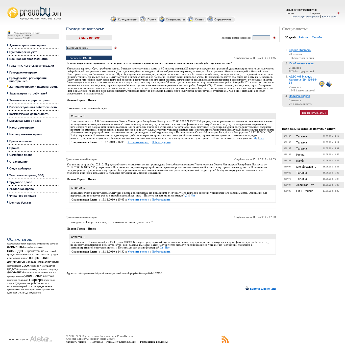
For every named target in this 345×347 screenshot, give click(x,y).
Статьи (200, 19)
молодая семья (33, 289)
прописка (48, 289)
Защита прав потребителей (28, 93)
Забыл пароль (329, 16)
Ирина (300, 154)
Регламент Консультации (121, 341)
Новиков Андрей (299, 95)
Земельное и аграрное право (29, 100)
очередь (53, 269)
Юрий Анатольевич (301, 63)
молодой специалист (39, 261)
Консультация (127, 19)
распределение (42, 286)
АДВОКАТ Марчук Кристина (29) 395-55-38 (303, 79)
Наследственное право (25, 134)
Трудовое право (20, 182)
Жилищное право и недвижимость (33, 86)
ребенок (54, 243)
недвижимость (24, 254)
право (44, 269)
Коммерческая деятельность (29, 113)
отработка (25, 286)
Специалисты (175, 19)
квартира (36, 280)
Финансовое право (22, 195)
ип (54, 272)
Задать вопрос (89, 37)
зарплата (31, 243)
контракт (48, 276)
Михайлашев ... (306, 166)
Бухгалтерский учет (23, 52)
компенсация (14, 266)
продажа (23, 280)
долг (10, 258)
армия (16, 258)
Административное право (27, 45)
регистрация (36, 251)
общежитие (43, 243)
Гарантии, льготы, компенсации (31, 65)
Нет (261, 138)
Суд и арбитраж (20, 168)
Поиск (151, 19)
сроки (27, 265)
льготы (19, 276)
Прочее (14, 148)
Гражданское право (23, 72)
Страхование (18, 161)
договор (12, 292)
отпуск (36, 269)
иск (50, 272)
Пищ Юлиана (304, 190)
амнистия (25, 283)
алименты (15, 247)
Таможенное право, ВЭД (26, 175)
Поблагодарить (161, 142)
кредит (11, 268)
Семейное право (21, 154)
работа (35, 283)
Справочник (223, 19)
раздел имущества (43, 265)
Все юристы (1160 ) (314, 112)
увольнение (33, 276)
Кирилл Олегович (300, 50)
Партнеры (96, 341)
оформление (40, 272)
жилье (24, 258)
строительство (41, 254)
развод (23, 292)
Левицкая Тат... (306, 184)
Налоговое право (21, 127)
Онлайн (317, 37)
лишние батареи (97, 108)
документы (15, 272)
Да (255, 138)
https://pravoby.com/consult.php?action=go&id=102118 (128, 273)
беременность (24, 269)
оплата (38, 247)
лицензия (12, 280)
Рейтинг (304, 37)
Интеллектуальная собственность (33, 107)
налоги (45, 283)
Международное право (25, 120)
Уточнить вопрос (138, 142)
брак (23, 243)
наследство (17, 251)
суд (17, 283)
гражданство (13, 243)
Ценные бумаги (20, 202)
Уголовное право (21, 188)
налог (55, 261)
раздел (54, 254)
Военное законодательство (28, 58)
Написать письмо (76, 341)
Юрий (300, 160)
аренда (11, 276)
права (27, 272)
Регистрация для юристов (305, 16)
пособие (28, 247)
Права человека (20, 141)
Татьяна (301, 136)
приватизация (15, 289)
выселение (13, 286)
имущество (35, 292)
